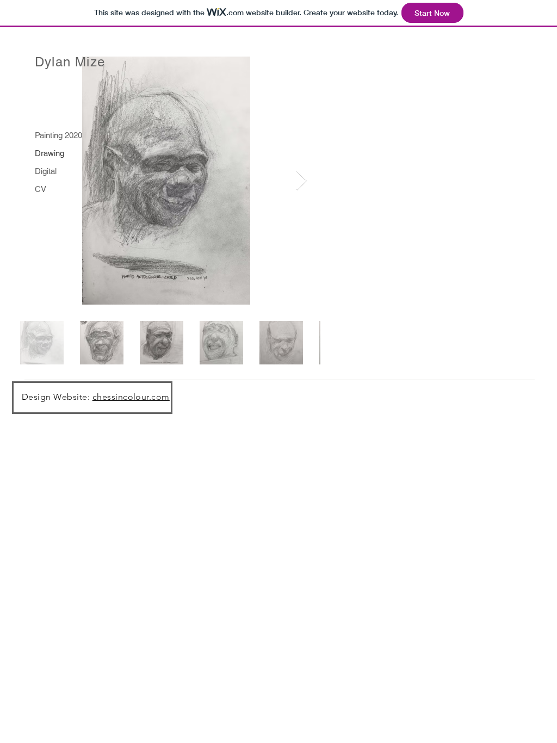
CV (40, 189)
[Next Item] (301, 180)
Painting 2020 (58, 135)
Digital (46, 171)
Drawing (49, 153)
